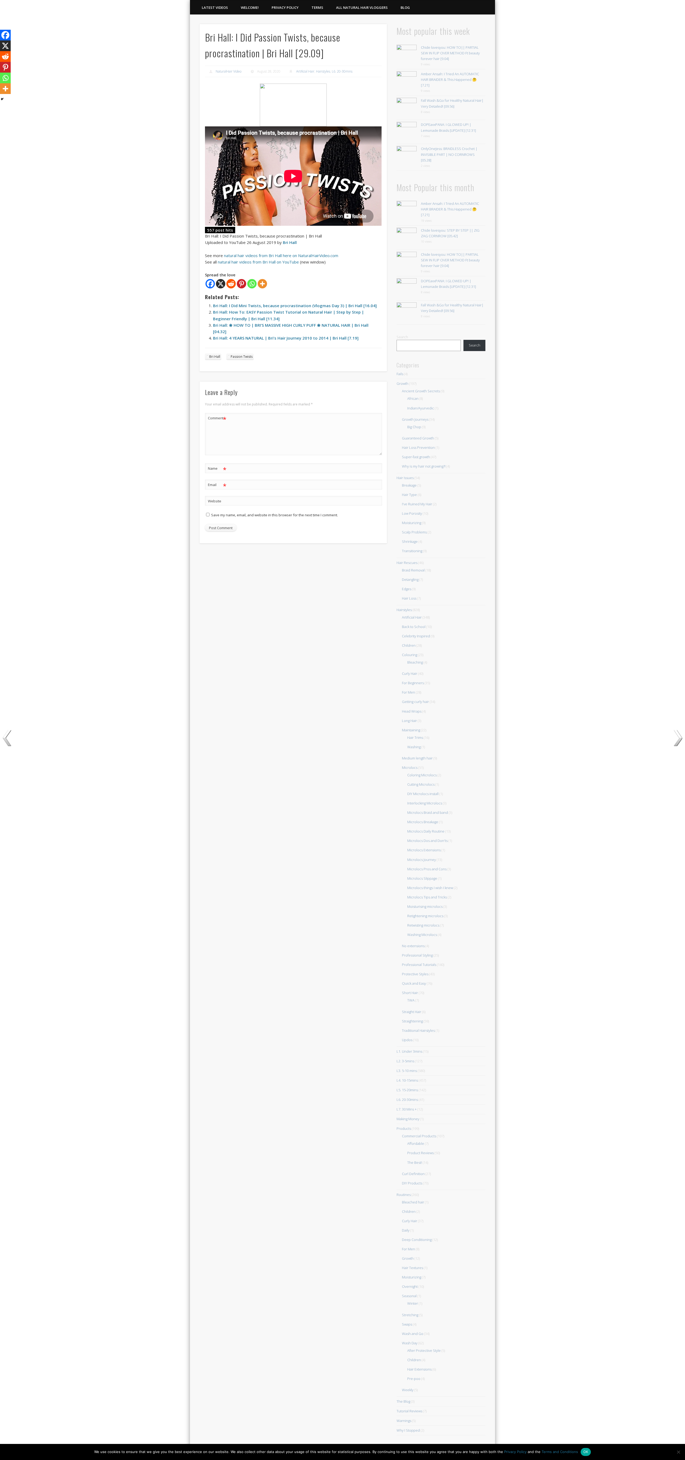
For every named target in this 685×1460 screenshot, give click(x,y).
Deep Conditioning (417, 1239)
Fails (400, 373)
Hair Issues (405, 477)
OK (585, 1452)
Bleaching (415, 662)
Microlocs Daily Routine (425, 831)
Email (217, 485)
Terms (317, 7)
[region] (293, 105)
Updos (407, 1039)
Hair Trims (415, 737)
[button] (293, 105)
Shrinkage (410, 541)
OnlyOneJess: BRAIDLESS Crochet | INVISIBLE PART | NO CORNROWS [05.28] (449, 154)
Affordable (415, 1143)
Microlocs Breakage (422, 821)
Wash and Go (412, 1333)
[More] (262, 283)
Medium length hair (417, 758)
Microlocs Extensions (424, 850)
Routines (404, 1194)
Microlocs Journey (421, 859)
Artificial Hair (305, 71)
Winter (412, 1303)
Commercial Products (419, 1136)
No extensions (413, 945)
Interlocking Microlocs (424, 803)
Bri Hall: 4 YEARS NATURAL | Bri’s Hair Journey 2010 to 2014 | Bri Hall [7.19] (286, 338)
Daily (405, 1230)
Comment (217, 419)
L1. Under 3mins (409, 1051)
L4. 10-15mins (407, 1080)
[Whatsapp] (252, 283)
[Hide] (2, 99)
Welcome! (250, 7)
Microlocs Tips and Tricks (427, 897)
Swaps (407, 1324)
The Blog (403, 1401)
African (412, 398)
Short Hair (410, 992)
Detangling (410, 579)
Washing (414, 746)
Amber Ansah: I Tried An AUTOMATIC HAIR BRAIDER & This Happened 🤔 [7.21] (450, 80)
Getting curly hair (415, 701)
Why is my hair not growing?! (424, 466)
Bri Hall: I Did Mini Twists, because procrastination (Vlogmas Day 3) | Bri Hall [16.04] (295, 305)
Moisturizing (411, 522)
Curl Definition (413, 1173)
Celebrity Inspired (416, 636)
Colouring (409, 654)
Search (402, 336)
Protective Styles (415, 974)
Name (217, 469)
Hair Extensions (419, 1369)
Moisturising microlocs (425, 906)
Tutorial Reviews (409, 1411)
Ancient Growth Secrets (421, 391)
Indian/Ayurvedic (420, 408)
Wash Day (409, 1343)
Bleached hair (413, 1202)
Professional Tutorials (419, 964)
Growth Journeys (415, 419)
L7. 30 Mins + (407, 1109)
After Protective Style (424, 1350)
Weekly (407, 1389)
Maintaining (411, 730)
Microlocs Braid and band (427, 812)
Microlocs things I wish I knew (430, 887)
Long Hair (409, 720)
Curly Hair (409, 673)
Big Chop (414, 426)
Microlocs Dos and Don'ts (427, 840)
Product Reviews (420, 1152)
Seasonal (409, 1295)
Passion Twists (242, 356)
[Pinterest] (241, 283)
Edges (406, 588)
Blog (405, 7)
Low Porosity (412, 513)
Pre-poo (413, 1378)
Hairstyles (323, 71)
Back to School (413, 626)
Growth (402, 383)
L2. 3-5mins (405, 1061)
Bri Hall (290, 242)
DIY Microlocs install (423, 793)
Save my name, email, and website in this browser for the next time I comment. (274, 515)
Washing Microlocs (422, 934)
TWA (410, 1000)
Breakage (409, 485)
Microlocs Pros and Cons (427, 869)
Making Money (408, 1118)
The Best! (414, 1162)
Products (404, 1128)
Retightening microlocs (425, 915)
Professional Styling (417, 955)
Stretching (410, 1314)
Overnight (410, 1286)
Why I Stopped (408, 1430)
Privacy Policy (285, 7)
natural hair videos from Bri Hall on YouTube (258, 262)
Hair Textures (412, 1267)
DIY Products (412, 1183)
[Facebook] (210, 283)
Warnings (404, 1420)
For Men (408, 692)
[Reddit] (231, 283)
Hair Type (409, 494)
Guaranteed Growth (418, 438)
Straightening (412, 1021)
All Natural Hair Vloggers (362, 7)
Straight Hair (411, 1011)
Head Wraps (411, 711)
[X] (220, 283)
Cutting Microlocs (421, 784)
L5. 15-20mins (407, 1090)
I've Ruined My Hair (417, 504)
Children (409, 645)
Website (214, 501)
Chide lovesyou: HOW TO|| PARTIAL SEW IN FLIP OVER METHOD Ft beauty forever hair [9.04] (450, 53)
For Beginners (413, 682)
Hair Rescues (407, 562)
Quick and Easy (414, 983)
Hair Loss (409, 598)
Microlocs (409, 767)
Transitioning (412, 550)
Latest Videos (215, 7)
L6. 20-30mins (342, 71)
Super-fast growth (416, 456)
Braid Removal (413, 570)
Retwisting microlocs (423, 925)
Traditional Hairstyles (418, 1030)
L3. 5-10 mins (407, 1070)
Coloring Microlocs (422, 775)
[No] (678, 1452)
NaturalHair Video (228, 71)
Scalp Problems (414, 532)
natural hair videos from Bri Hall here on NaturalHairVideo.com (281, 255)
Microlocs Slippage (422, 878)
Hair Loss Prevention (418, 447)
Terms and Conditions (560, 1452)
